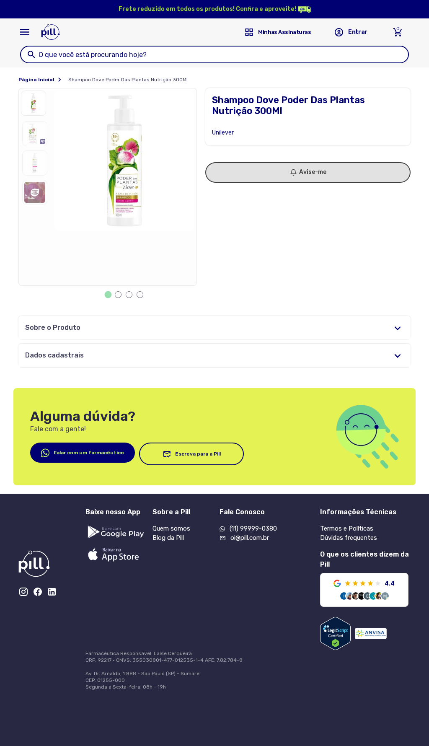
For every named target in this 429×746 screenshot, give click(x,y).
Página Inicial (36, 80)
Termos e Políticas (346, 528)
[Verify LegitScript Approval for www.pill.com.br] (335, 633)
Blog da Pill (168, 537)
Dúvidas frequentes (348, 537)
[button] (35, 105)
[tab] (108, 294)
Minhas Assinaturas (284, 32)
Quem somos (171, 528)
